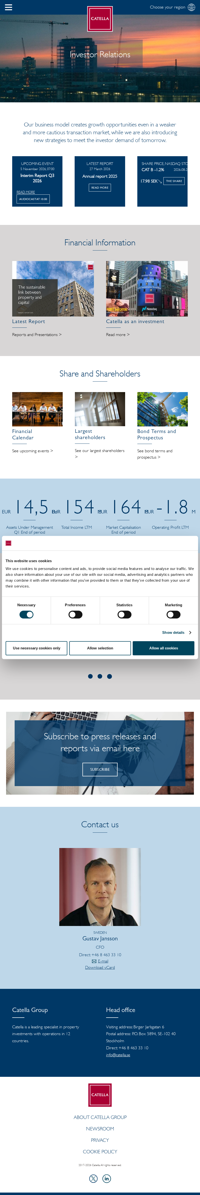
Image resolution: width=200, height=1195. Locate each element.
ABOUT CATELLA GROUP (100, 1117)
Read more (26, 192)
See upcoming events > (32, 450)
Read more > (118, 334)
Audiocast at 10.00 (33, 199)
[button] (8, 7)
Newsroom (100, 1129)
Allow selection (100, 648)
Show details (173, 632)
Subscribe (100, 769)
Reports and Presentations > (37, 334)
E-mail (103, 961)
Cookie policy (100, 1152)
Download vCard (100, 967)
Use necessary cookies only (36, 648)
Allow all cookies (163, 648)
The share (174, 181)
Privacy (100, 1140)
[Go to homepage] (100, 19)
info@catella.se (118, 1055)
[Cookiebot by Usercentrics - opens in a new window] (173, 543)
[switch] (75, 614)
